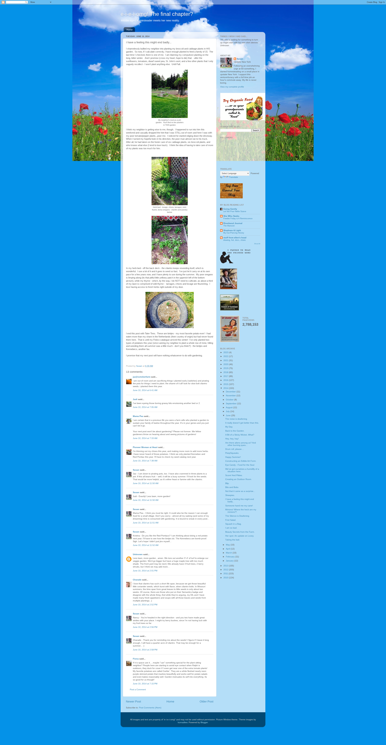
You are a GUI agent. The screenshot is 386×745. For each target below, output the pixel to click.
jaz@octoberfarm (141, 377)
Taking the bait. (232, 540)
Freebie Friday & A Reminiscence (237, 218)
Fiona (136, 659)
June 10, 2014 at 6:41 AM (145, 390)
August (229, 407)
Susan (136, 470)
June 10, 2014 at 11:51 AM (145, 523)
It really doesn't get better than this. (242, 423)
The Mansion (229, 226)
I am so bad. (231, 528)
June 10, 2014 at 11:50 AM (145, 483)
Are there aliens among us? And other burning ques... (240, 444)
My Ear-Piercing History (233, 233)
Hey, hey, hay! (232, 439)
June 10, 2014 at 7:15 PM (145, 684)
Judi (135, 399)
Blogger (204, 722)
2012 (226, 570)
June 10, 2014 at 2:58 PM (145, 650)
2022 (226, 356)
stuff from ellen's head (234, 238)
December (231, 392)
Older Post (206, 701)
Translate (233, 177)
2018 (226, 372)
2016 (226, 380)
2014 (226, 388)
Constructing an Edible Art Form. (240, 461)
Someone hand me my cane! (239, 506)
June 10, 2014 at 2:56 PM (145, 627)
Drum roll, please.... (234, 449)
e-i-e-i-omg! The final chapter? (157, 14)
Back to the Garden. (234, 431)
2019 (226, 368)
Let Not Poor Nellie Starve (234, 211)
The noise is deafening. (236, 419)
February (230, 557)
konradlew (182, 722)
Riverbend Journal (232, 223)
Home (130, 29)
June (228, 415)
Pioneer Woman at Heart (145, 447)
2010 (226, 578)
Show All (257, 244)
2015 (226, 384)
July (228, 411)
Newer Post (133, 701)
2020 (226, 364)
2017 (226, 376)
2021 (226, 360)
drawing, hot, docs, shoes (234, 240)
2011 (226, 573)
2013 (226, 566)
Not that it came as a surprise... (240, 491)
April (228, 549)
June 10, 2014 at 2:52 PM (145, 605)
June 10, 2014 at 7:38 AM (145, 461)
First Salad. (230, 520)
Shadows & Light (232, 230)
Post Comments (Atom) (150, 708)
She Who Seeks (231, 216)
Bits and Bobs (231, 487)
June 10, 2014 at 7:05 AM (145, 407)
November (231, 395)
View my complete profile (232, 87)
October (230, 400)
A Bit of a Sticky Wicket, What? (239, 435)
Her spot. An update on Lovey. (239, 536)
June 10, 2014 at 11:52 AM (145, 545)
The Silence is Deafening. (237, 516)
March (229, 553)
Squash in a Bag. (233, 524)
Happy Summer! (233, 457)
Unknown (138, 554)
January (230, 561)
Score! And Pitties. (234, 475)
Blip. (227, 483)
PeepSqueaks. (232, 453)
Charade (137, 580)
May (228, 545)
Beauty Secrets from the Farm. (240, 532)
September (231, 403)
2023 (226, 352)
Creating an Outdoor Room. (238, 479)
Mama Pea (138, 416)
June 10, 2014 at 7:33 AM (145, 438)
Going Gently (230, 209)
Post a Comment (138, 689)
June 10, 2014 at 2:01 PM (145, 571)
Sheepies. (230, 495)
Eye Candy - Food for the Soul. (240, 465)
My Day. (229, 427)
